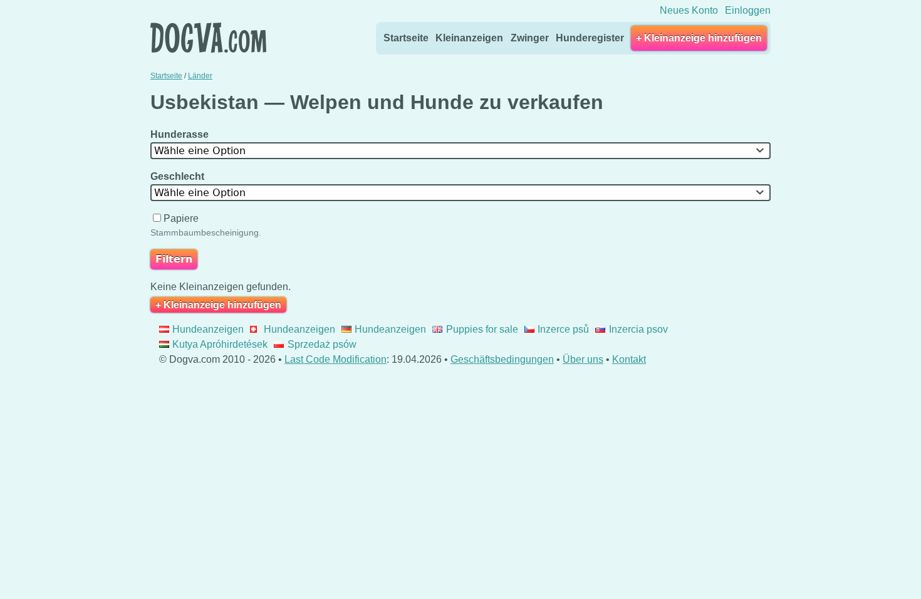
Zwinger (530, 38)
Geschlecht (178, 176)
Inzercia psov (638, 329)
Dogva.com (208, 38)
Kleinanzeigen (469, 38)
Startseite (406, 38)
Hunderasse (180, 134)
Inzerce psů (563, 329)
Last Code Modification (335, 359)
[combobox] (460, 150)
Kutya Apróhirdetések (220, 344)
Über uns (583, 359)
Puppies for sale (482, 329)
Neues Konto (689, 10)
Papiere (181, 218)
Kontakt (629, 359)
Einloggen (748, 10)
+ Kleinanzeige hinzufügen (699, 38)
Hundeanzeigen (208, 329)
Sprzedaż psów (322, 344)
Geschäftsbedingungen (502, 359)
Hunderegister (590, 38)
